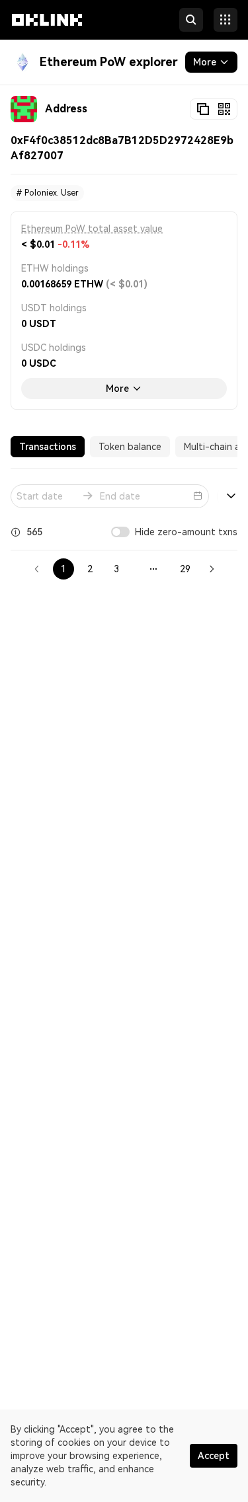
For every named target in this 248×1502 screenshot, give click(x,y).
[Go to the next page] (211, 569)
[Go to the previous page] (37, 569)
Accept (213, 1455)
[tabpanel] (124, 528)
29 (185, 569)
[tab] (48, 446)
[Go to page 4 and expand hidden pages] (153, 569)
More (117, 388)
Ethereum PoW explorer (109, 62)
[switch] (120, 532)
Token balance (130, 446)
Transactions (47, 446)
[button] (47, 31)
